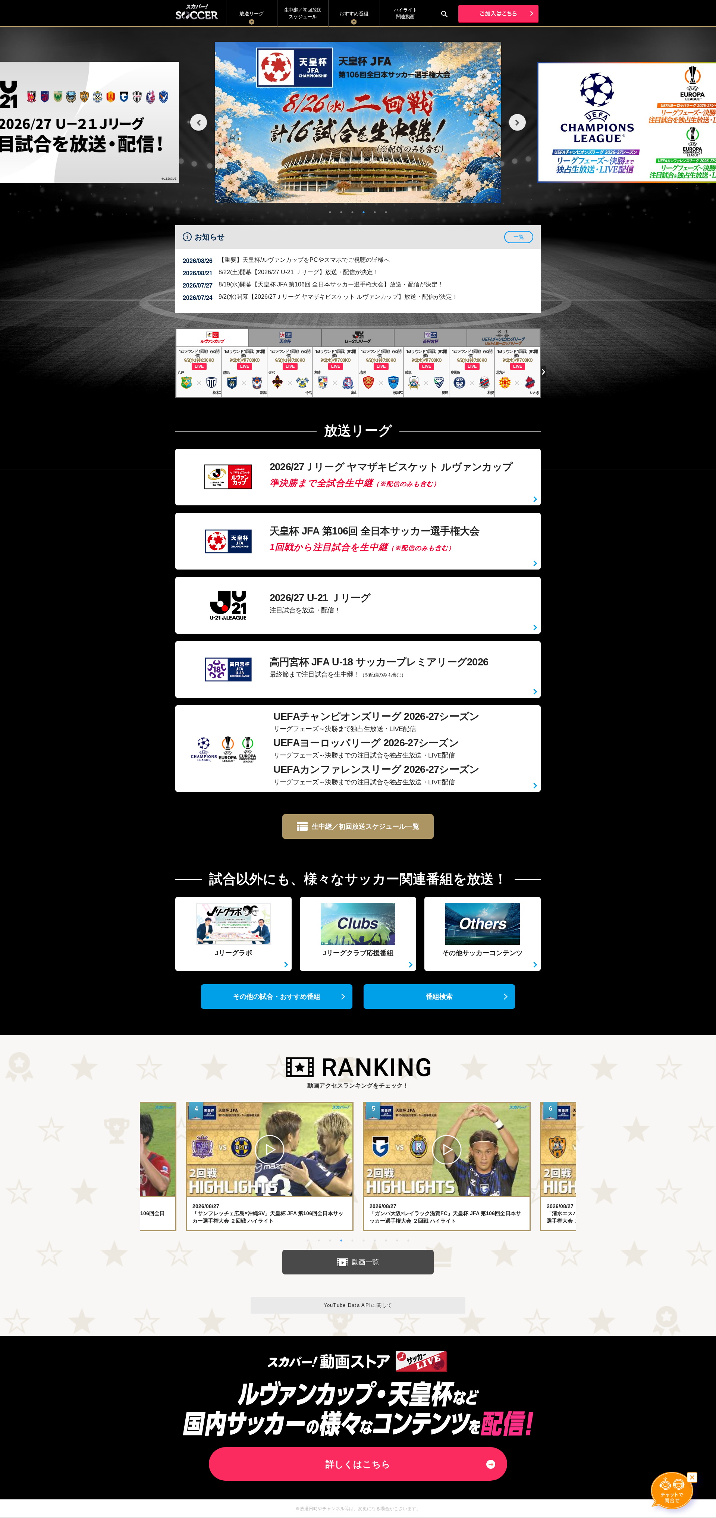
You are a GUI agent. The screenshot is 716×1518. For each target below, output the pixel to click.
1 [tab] (330, 212)
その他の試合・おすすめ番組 (276, 996)
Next (517, 122)
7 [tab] (375, 1240)
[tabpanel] (358, 122)
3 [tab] (352, 212)
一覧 (519, 237)
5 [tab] (375, 212)
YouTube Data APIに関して (358, 1305)
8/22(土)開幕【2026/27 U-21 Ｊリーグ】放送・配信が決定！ (299, 272)
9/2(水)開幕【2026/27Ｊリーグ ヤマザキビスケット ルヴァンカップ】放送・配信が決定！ (338, 297)
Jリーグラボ (233, 953)
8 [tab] (386, 1240)
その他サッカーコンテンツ (482, 953)
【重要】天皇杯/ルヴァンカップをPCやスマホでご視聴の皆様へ (304, 260)
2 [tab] (341, 212)
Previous (198, 122)
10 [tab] (408, 1240)
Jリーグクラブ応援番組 (358, 953)
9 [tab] (397, 1240)
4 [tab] (363, 212)
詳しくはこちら (358, 1464)
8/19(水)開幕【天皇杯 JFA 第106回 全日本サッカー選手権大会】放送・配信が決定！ (331, 284)
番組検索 (439, 996)
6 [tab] (386, 212)
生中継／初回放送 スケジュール (302, 13)
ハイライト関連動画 (405, 13)
